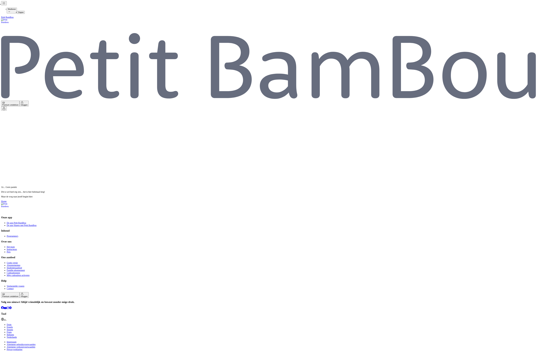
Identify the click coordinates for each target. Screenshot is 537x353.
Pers (8, 252)
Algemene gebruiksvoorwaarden (21, 344)
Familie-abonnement (16, 270)
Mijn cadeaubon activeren (18, 275)
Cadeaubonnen (13, 273)
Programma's (12, 236)
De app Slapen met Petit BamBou (21, 225)
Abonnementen (13, 265)
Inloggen (24, 105)
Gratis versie (12, 263)
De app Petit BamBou (16, 223)
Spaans (10, 329)
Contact (10, 288)
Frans (9, 332)
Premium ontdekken (10, 105)
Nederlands (12, 337)
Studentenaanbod (14, 268)
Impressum (11, 342)
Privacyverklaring (14, 349)
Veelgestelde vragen (15, 286)
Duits (9, 324)
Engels (10, 327)
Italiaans (10, 334)
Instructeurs (12, 249)
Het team (11, 247)
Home (4, 201)
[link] (268, 319)
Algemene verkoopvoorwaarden (21, 347)
